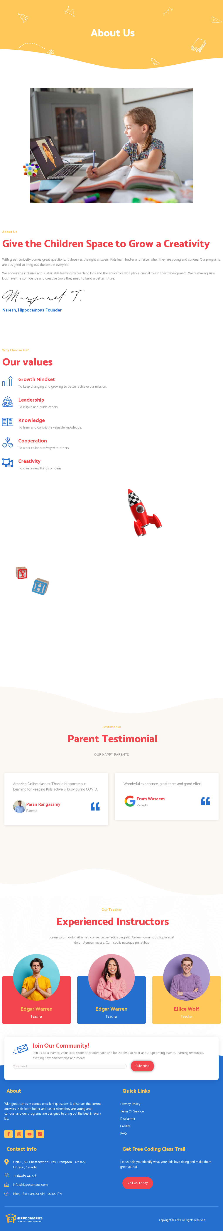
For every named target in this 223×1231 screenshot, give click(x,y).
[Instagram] (19, 1134)
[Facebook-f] (8, 1134)
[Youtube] (29, 1134)
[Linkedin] (40, 1134)
